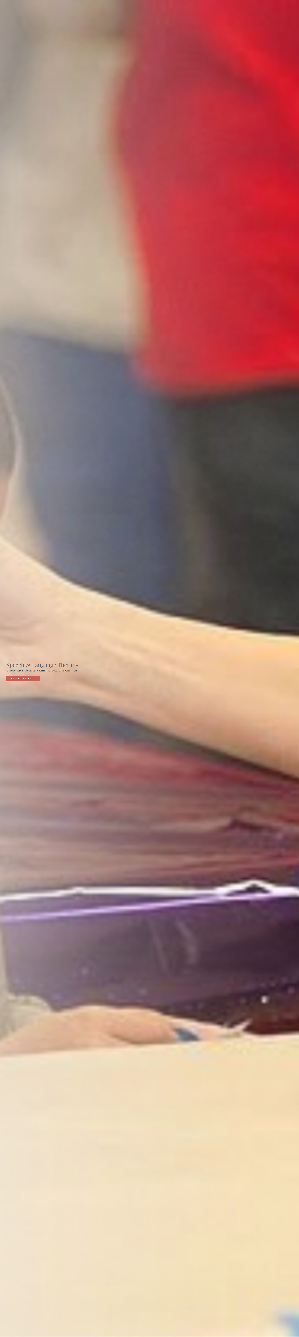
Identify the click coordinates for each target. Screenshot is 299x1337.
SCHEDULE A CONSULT (23, 679)
